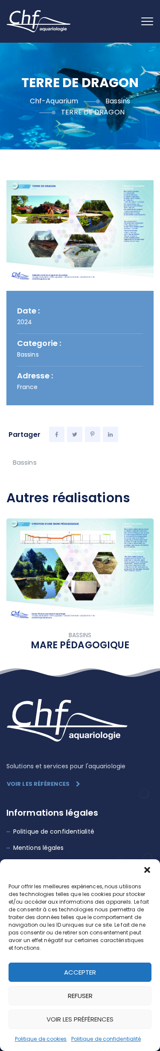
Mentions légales (38, 847)
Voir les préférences (80, 1019)
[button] (147, 870)
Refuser (80, 995)
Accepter (80, 972)
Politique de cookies (41, 1038)
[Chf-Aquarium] (38, 21)
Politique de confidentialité (106, 1038)
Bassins (25, 462)
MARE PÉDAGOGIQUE (80, 645)
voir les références (38, 784)
